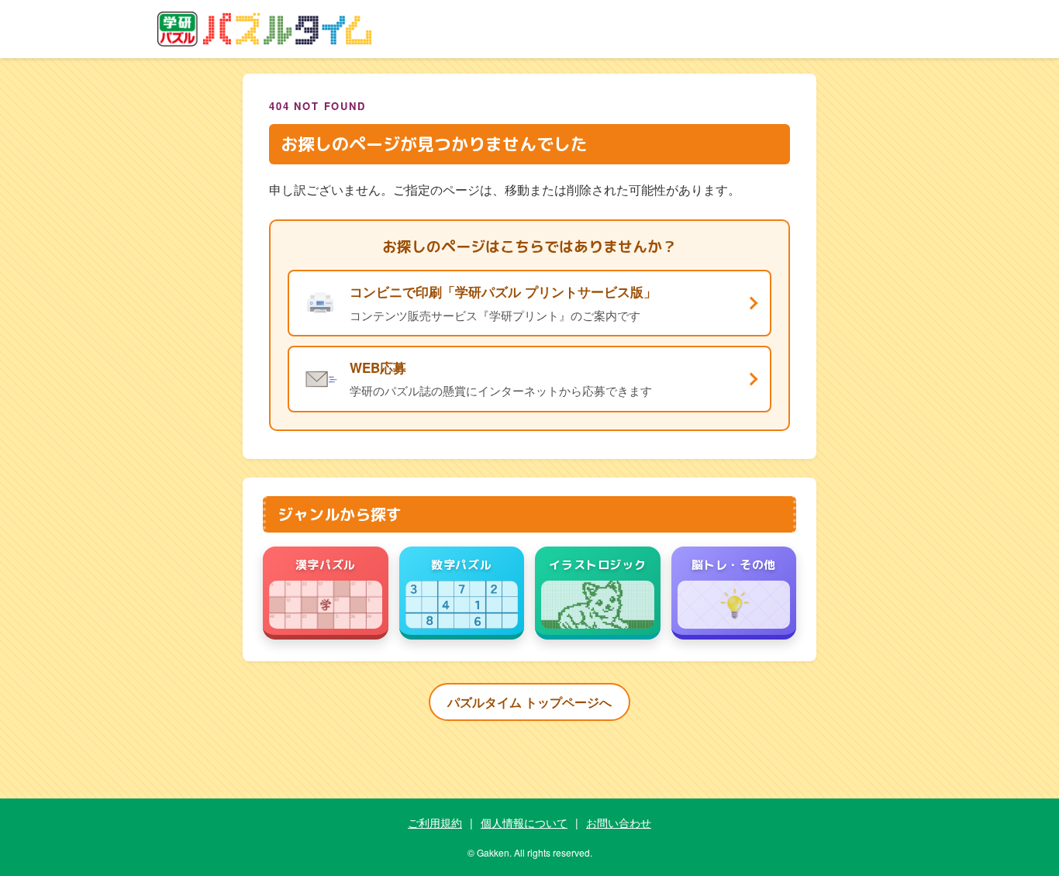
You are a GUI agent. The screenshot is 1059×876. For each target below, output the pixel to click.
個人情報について (524, 822)
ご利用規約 (435, 822)
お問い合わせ (618, 822)
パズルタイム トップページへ (529, 702)
